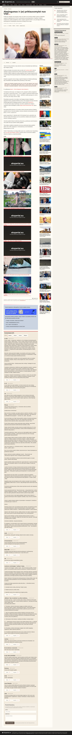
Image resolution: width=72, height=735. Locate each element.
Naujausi (10, 335)
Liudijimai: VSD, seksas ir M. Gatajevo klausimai (13, 240)
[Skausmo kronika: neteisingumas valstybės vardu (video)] (17, 216)
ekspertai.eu (30, 102)
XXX (37, 4)
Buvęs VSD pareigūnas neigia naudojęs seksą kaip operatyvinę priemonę (17, 256)
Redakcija (40, 4)
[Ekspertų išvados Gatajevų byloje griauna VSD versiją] (17, 199)
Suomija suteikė (28, 70)
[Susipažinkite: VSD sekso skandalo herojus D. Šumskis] (17, 180)
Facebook (10, 25)
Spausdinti (13, 62)
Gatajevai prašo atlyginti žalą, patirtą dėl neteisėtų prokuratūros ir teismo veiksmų (17, 225)
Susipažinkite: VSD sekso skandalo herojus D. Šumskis (14, 171)
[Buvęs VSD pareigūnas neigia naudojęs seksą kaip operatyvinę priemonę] (17, 265)
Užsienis (23, 4)
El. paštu (17, 25)
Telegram (13, 25)
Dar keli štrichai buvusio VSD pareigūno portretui (13, 137)
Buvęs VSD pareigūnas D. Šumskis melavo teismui (13, 155)
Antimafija (15, 4)
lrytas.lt (11, 89)
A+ (10, 62)
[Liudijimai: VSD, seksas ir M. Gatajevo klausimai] (17, 248)
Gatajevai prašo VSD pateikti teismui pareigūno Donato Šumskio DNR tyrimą (16, 275)
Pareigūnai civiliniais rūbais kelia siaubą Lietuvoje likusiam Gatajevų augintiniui (16, 295)
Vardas (6, 709)
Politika (12, 4)
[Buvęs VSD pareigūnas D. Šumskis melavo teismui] (17, 164)
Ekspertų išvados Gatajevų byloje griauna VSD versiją (14, 189)
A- (4, 62)
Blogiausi (25, 335)
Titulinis (4, 4)
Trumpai (8, 4)
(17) (9, 14)
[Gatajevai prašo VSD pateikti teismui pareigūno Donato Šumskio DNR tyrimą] (17, 285)
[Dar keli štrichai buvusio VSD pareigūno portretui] (17, 146)
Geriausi (20, 335)
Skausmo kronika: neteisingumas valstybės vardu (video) (14, 208)
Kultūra (20, 4)
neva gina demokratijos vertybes (12, 132)
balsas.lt (26, 89)
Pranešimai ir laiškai (29, 4)
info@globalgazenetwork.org (30, 733)
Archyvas (45, 4)
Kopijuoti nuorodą (22, 25)
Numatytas (7, 62)
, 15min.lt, (15, 89)
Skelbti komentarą (9, 722)
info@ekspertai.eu (23, 300)
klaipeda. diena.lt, (21, 89)
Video (34, 4)
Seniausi (15, 335)
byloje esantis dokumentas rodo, (27, 105)
